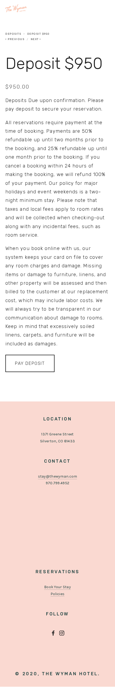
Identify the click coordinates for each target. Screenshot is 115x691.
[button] (30, 363)
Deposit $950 (38, 34)
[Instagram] (61, 633)
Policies (57, 594)
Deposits (13, 34)
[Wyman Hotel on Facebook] (53, 633)
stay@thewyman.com (57, 476)
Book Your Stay (57, 587)
